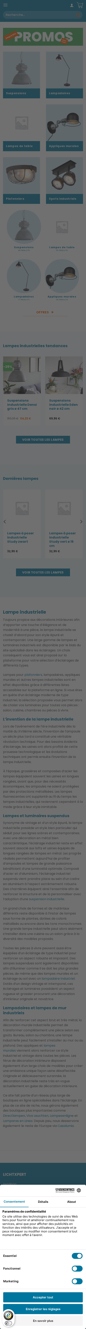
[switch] (8, 1323)
